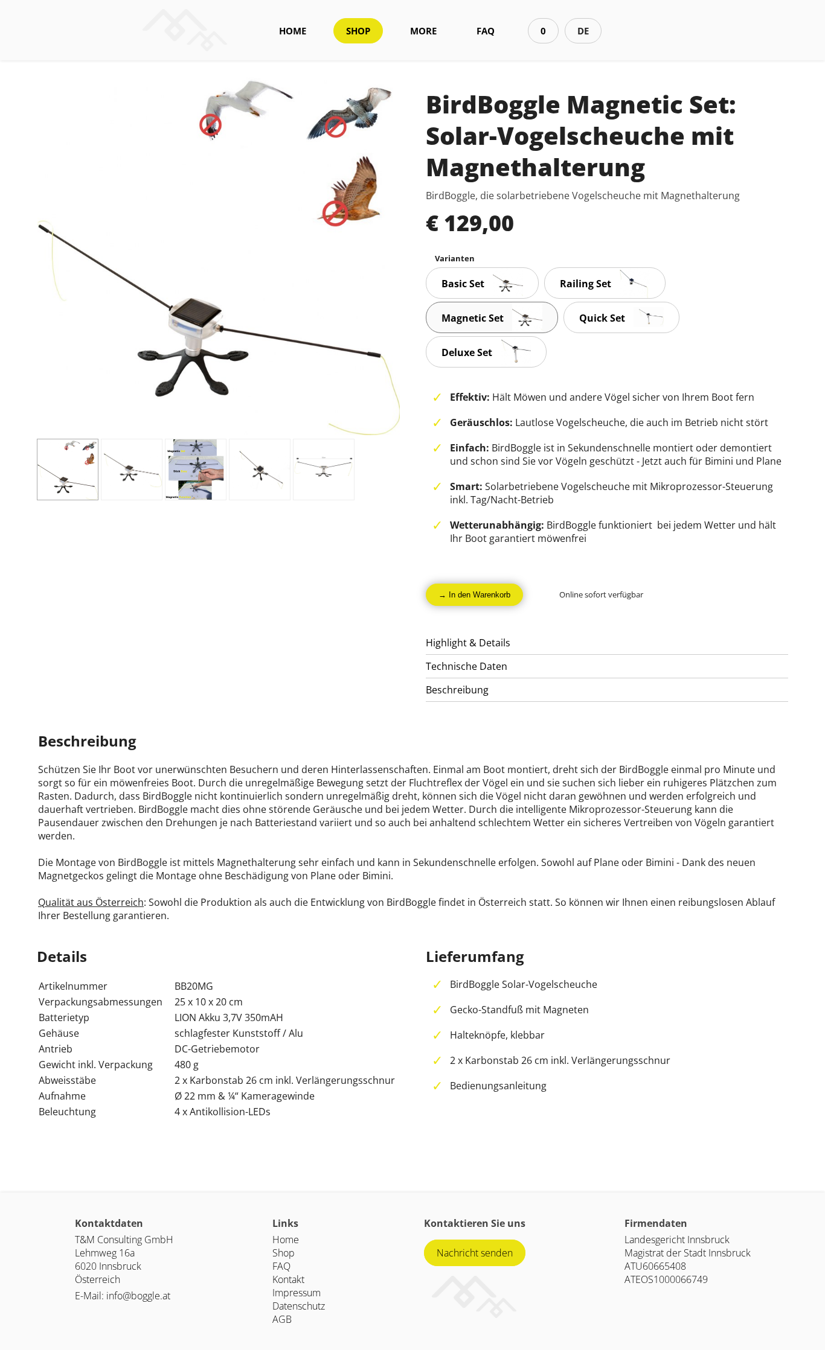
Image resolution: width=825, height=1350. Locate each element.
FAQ (486, 31)
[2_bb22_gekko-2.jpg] (131, 469)
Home (285, 1239)
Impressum (296, 1292)
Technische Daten (466, 666)
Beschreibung (457, 689)
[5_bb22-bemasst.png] (324, 469)
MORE (423, 31)
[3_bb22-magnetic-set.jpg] (195, 469)
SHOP (358, 31)
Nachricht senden (475, 1252)
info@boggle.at (138, 1295)
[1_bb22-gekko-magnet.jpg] (67, 469)
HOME (292, 31)
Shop (283, 1252)
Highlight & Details (468, 642)
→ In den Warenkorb (474, 594)
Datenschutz (298, 1306)
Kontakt (288, 1279)
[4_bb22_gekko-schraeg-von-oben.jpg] (260, 469)
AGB (282, 1319)
